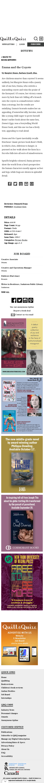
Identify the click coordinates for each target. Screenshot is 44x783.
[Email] (32, 184)
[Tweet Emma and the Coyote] (15, 184)
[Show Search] (36, 39)
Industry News (7, 710)
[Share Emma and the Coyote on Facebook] (10, 184)
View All (5, 292)
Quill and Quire (14, 40)
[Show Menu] (41, 39)
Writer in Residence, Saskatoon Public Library (22, 285)
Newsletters (8, 44)
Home (4, 678)
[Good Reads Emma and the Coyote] (21, 184)
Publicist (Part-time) (10, 276)
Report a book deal (22, 311)
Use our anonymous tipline (22, 307)
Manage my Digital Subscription (15, 739)
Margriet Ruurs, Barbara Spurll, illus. (21, 73)
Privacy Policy (7, 746)
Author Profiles (8, 691)
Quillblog (5, 681)
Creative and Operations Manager (16, 268)
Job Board (5, 695)
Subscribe (35, 44)
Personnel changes (9, 714)
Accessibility (7, 756)
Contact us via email (24, 315)
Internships (6, 698)
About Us (5, 750)
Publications (6, 732)
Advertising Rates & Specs (13, 743)
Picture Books (21, 240)
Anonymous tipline (9, 721)
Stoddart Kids (20, 207)
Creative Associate (9, 260)
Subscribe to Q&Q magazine (13, 736)
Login (22, 44)
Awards (4, 717)
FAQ (3, 753)
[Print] (26, 184)
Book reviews (7, 684)
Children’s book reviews (12, 688)
